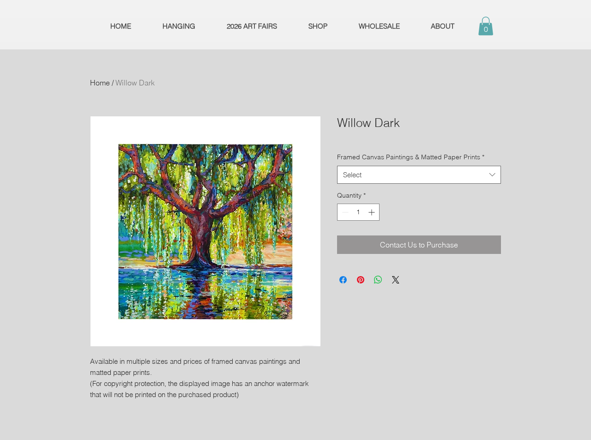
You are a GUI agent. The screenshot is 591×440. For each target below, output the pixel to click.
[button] (486, 26)
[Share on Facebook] (343, 279)
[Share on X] (395, 279)
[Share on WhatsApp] (378, 279)
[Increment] (372, 212)
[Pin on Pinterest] (360, 279)
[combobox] (419, 175)
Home (100, 82)
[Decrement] (344, 212)
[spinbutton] (358, 212)
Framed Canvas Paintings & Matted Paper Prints (410, 157)
